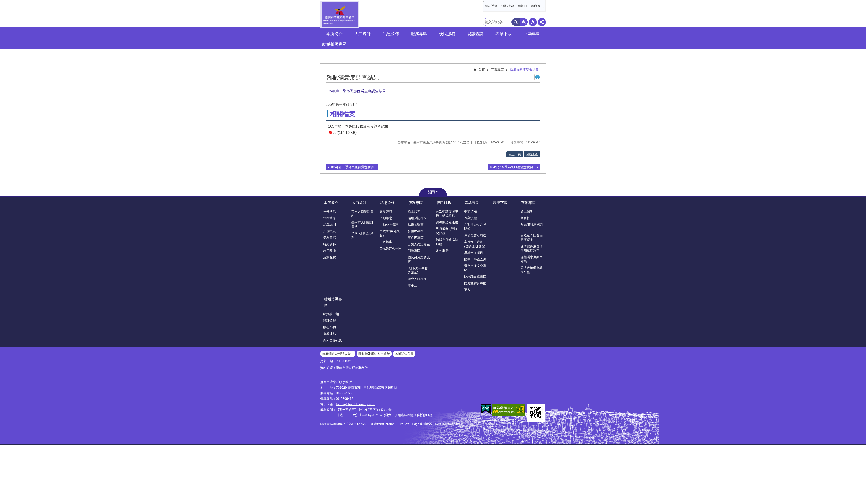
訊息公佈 (387, 203)
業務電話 (329, 237)
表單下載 (503, 34)
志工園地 (329, 251)
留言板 (525, 218)
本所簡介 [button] (334, 34)
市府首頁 (537, 6)
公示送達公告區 (391, 248)
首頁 (482, 69)
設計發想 (329, 320)
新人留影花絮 (332, 340)
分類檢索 (507, 6)
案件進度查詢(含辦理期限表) (474, 244)
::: (484, 2)
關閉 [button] (431, 192)
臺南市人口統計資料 (362, 224)
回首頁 (522, 6)
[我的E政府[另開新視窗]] (486, 409)
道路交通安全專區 (475, 268)
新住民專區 (416, 231)
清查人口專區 (417, 279)
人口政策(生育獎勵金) (418, 270)
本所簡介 (331, 203)
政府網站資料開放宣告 (338, 354)
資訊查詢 (472, 203)
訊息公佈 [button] (391, 34)
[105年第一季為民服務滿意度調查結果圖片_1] (536, 413)
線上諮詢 (527, 211)
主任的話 (329, 211)
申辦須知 (470, 211)
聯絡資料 (329, 244)
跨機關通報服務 (447, 222)
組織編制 (329, 224)
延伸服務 (442, 250)
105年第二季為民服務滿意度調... (353, 167)
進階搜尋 (524, 22)
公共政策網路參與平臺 (532, 270)
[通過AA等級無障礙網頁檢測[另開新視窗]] (508, 410)
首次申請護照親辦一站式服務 (447, 214)
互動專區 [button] (532, 34)
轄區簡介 (329, 218)
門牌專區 (414, 251)
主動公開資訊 (389, 224)
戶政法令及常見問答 (475, 227)
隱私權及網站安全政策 (374, 354)
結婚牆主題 (331, 314)
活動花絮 (329, 257)
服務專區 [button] (419, 34)
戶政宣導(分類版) (390, 233)
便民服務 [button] (447, 34)
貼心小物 (329, 327)
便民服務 (444, 203)
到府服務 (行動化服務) (446, 231)
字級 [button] (533, 22)
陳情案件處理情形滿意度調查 (532, 248)
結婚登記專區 (417, 218)
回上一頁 (514, 154)
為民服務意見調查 (532, 227)
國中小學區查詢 (475, 259)
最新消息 (386, 211)
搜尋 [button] (515, 22)
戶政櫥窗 (386, 242)
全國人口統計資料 (362, 235)
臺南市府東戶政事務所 (339, 14)
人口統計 (359, 203)
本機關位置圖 (404, 354)
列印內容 (537, 77)
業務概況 (329, 231)
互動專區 (497, 69)
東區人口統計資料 (362, 214)
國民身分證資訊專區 (419, 259)
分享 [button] (542, 22)
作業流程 (470, 218)
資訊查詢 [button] (475, 34)
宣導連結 (329, 333)
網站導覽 (491, 6)
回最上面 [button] (532, 154)
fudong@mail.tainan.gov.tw (355, 404)
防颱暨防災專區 (475, 283)
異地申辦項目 (473, 253)
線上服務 (414, 211)
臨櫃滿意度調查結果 (524, 69)
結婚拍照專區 (417, 224)
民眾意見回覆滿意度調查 (532, 237)
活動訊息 (386, 218)
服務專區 (415, 203)
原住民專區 (416, 237)
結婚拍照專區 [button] (334, 44)
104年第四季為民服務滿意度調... (513, 167)
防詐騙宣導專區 (475, 276)
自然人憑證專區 (419, 244)
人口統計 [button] (363, 34)
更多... (412, 285)
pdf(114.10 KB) (345, 133)
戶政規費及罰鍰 (475, 235)
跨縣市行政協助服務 (447, 242)
